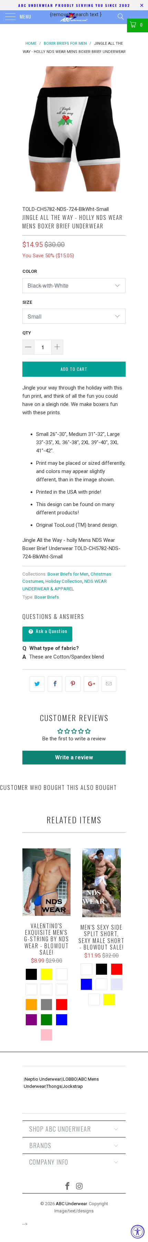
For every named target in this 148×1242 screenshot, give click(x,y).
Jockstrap (73, 1086)
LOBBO (70, 1079)
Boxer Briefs (46, 597)
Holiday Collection (63, 581)
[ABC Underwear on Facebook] (68, 1186)
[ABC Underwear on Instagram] (80, 1186)
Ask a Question (50, 630)
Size (27, 302)
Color (29, 271)
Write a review (74, 757)
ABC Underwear (71, 1203)
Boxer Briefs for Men (67, 574)
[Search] (120, 16)
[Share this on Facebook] (54, 684)
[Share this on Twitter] (37, 684)
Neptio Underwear (43, 1079)
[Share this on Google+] (91, 684)
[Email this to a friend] (109, 684)
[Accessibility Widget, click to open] (138, 1232)
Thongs (54, 1086)
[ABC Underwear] (74, 17)
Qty (26, 332)
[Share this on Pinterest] (72, 684)
